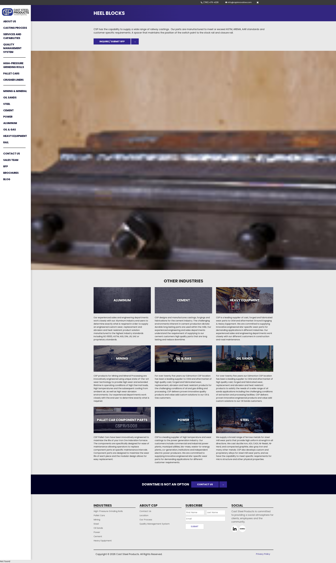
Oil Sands (10, 97)
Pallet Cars (11, 73)
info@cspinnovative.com (240, 2)
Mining (97, 519)
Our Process (146, 519)
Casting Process (15, 28)
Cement (8, 110)
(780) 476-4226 (211, 2)
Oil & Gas (9, 129)
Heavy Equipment (15, 136)
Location (144, 515)
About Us (9, 21)
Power (7, 117)
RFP (5, 166)
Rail (6, 142)
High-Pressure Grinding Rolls (13, 65)
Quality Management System (12, 48)
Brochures (11, 173)
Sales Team (10, 160)
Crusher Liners (13, 80)
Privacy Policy (263, 554)
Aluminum (10, 123)
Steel (6, 104)
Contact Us (11, 153)
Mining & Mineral (15, 91)
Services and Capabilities (12, 36)
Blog (6, 179)
